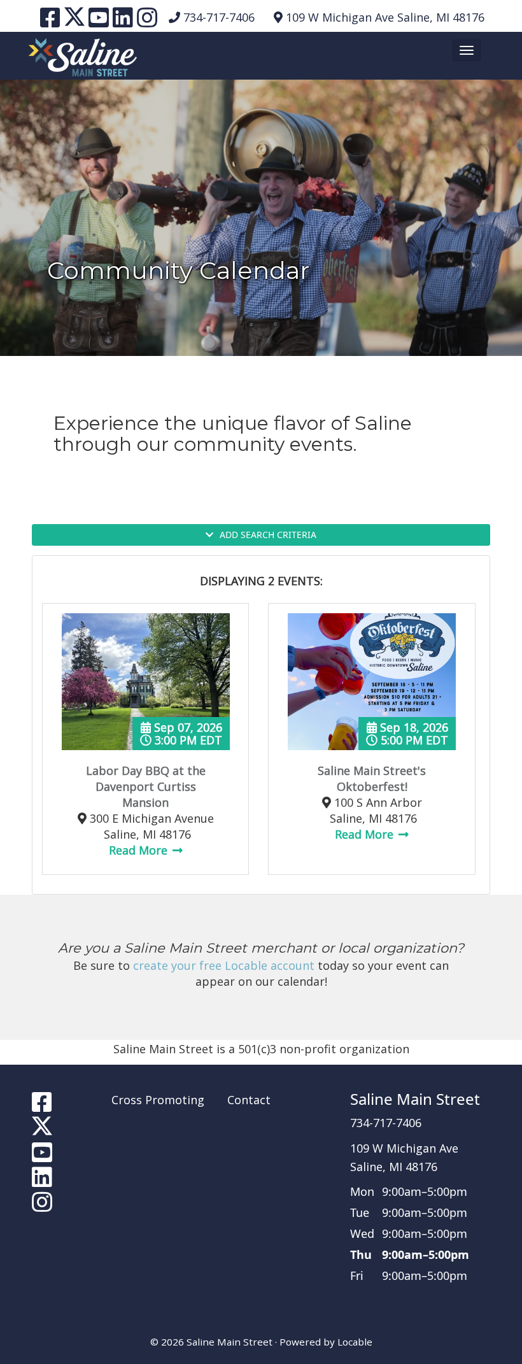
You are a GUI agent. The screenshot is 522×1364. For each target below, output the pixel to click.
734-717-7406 (219, 17)
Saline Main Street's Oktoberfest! (372, 778)
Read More (140, 850)
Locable (354, 1341)
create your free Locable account (223, 965)
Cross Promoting (157, 1099)
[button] (467, 50)
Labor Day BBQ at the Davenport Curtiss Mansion (146, 786)
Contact (249, 1099)
